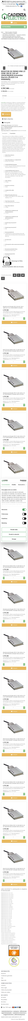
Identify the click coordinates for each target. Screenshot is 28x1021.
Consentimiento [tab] (6, 484)
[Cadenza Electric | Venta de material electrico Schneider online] (14, 16)
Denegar (14, 539)
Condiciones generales (6, 975)
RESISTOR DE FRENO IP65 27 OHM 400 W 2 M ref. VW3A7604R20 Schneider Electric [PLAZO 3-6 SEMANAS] (14, 566)
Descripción (4, 133)
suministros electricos (19, 1013)
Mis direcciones (5, 1004)
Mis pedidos (4, 999)
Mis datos (3, 1002)
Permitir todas (14, 529)
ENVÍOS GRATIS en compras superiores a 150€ (14, 1)
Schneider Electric (8, 128)
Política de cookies (5, 992)
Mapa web (3, 980)
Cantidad (4, 95)
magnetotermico (8, 1014)
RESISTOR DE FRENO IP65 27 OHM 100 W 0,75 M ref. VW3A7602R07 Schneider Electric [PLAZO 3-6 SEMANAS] (14, 739)
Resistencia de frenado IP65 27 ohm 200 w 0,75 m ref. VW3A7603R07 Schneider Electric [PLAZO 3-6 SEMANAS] (14, 696)
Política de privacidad (6, 990)
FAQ (2, 978)
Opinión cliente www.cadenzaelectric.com (11, 1017)
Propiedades (12, 133)
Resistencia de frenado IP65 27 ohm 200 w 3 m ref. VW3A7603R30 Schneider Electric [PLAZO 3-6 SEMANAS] (14, 653)
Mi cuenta (3, 997)
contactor (16, 1011)
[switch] (24, 514)
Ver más (3, 85)
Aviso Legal (4, 987)
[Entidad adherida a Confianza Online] (14, 956)
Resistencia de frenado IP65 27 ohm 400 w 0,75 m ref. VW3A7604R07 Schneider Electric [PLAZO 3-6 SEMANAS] (14, 610)
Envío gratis (7, 122)
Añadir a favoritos (8, 119)
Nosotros (3, 973)
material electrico (7, 1011)
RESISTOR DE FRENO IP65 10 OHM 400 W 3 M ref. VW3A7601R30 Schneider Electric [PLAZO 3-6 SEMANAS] (14, 782)
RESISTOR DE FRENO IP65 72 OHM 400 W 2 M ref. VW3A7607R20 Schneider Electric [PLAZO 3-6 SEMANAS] (14, 350)
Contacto (3, 985)
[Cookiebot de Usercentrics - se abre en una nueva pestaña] (20, 481)
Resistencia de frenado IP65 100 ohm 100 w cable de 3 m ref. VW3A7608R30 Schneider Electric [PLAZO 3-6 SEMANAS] (13, 307)
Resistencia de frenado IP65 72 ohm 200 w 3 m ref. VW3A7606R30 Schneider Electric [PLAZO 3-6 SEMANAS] (14, 393)
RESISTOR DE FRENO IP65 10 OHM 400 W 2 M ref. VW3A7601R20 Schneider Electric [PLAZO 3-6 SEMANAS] (14, 826)
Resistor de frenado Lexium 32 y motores (19, 65)
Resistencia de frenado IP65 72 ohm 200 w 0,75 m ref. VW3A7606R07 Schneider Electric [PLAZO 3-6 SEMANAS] (14, 437)
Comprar (7, 114)
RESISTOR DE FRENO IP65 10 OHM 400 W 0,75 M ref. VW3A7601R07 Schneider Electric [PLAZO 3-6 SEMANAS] (14, 869)
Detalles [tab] (14, 484)
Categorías (6, 27)
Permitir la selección (14, 534)
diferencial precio (20, 1014)
